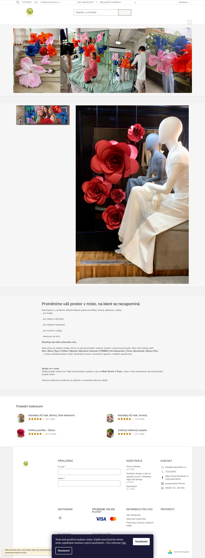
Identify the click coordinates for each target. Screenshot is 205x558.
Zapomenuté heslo (67, 500)
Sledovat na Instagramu (74, 518)
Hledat (125, 12)
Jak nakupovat (85, 2)
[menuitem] (23, 22)
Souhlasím (141, 541)
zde (124, 543)
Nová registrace (65, 497)
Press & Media (133, 466)
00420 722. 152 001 (175, 488)
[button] (26, 60)
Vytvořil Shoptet (181, 552)
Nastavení (63, 550)
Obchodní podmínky (110, 2)
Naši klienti (131, 486)
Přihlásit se (67, 491)
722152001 (170, 471)
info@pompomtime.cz (175, 467)
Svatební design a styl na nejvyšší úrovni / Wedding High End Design (138, 476)
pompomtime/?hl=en (175, 483)
